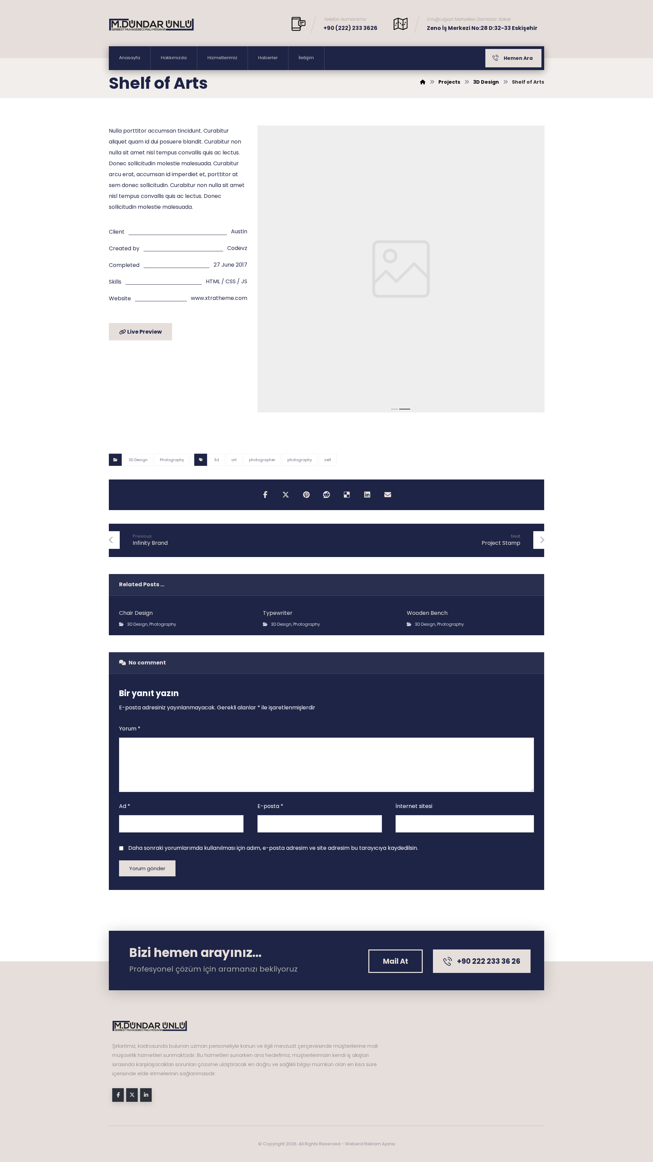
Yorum (129, 728)
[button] (265, 495)
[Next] (532, 271)
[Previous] (269, 271)
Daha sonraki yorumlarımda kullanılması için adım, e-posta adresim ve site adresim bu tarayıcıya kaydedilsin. (273, 848)
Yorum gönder (147, 868)
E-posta (270, 806)
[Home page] (422, 82)
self (327, 459)
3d (216, 459)
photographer (262, 459)
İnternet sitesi (414, 806)
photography (299, 459)
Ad (124, 806)
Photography (172, 459)
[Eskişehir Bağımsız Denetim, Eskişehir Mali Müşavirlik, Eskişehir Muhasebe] (151, 25)
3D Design (138, 459)
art (234, 459)
